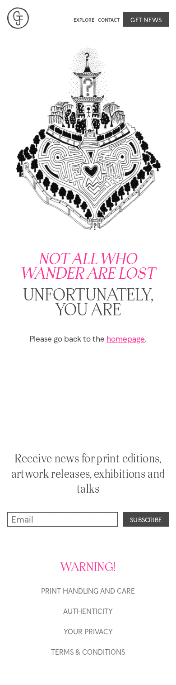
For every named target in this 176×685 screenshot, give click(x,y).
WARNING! (88, 567)
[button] (59, 19)
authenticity (88, 611)
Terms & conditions (88, 651)
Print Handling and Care (88, 590)
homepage (126, 338)
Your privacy (88, 631)
